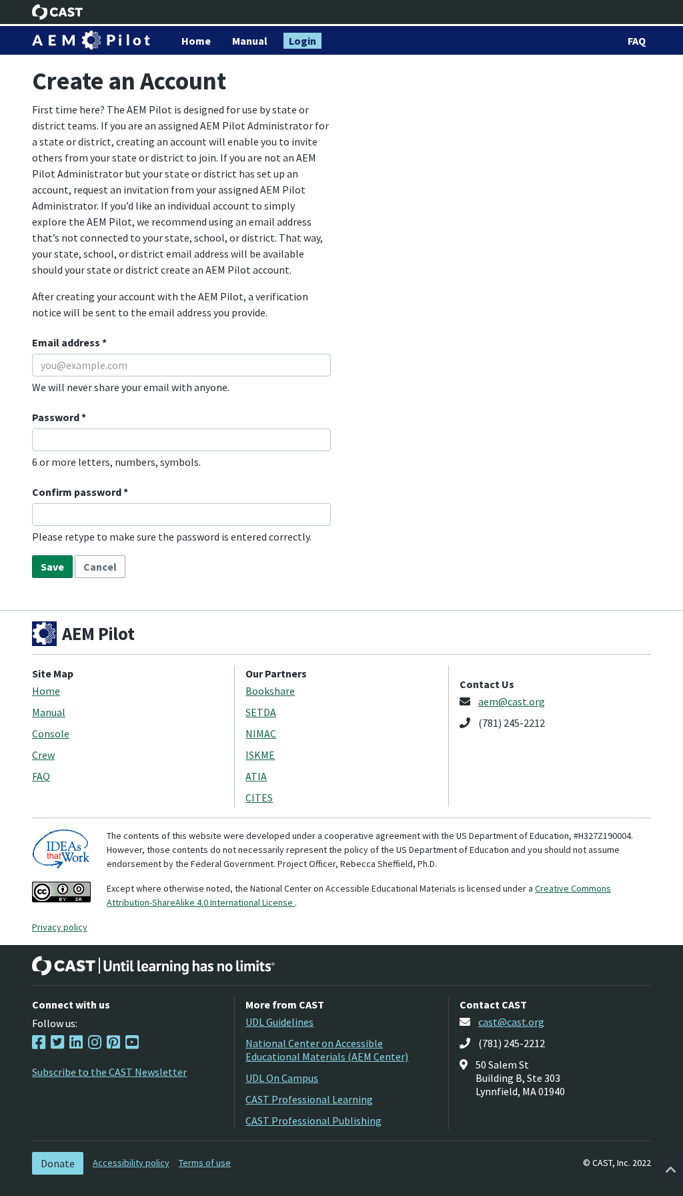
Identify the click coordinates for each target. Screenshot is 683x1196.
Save (52, 566)
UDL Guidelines (279, 1021)
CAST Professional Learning (309, 1099)
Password (56, 417)
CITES (259, 797)
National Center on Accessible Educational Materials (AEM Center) (326, 1049)
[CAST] (57, 12)
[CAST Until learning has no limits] (153, 966)
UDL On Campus (281, 1078)
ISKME (260, 755)
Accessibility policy (131, 1163)
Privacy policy (59, 927)
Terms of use (205, 1163)
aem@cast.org (511, 701)
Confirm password (77, 492)
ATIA (256, 776)
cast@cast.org (511, 1021)
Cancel (100, 566)
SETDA (260, 712)
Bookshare (270, 690)
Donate (58, 1163)
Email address (67, 342)
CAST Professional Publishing (313, 1120)
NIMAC (260, 733)
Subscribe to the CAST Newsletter (109, 1072)
